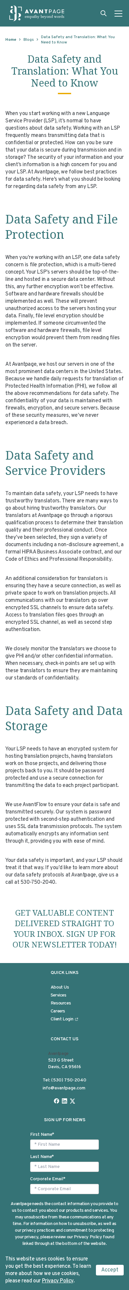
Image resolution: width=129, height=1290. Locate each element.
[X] (72, 1101)
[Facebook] (56, 1101)
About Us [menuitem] (60, 987)
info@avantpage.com (64, 1088)
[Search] (103, 13)
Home (10, 39)
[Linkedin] (64, 1101)
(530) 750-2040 (68, 1080)
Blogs (28, 39)
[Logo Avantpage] (37, 13)
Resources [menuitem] (61, 1003)
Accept (109, 1270)
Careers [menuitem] (58, 1011)
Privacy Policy (57, 1281)
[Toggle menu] (118, 13)
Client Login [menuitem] (62, 1019)
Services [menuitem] (58, 995)
